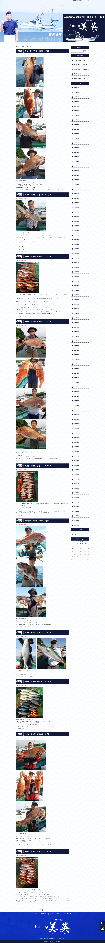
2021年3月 (76, 387)
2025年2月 (76, 170)
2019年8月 (76, 474)
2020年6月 (76, 428)
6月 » (88, 559)
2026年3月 (76, 110)
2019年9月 (76, 469)
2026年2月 (76, 115)
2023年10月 (76, 244)
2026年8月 (76, 87)
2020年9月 (76, 414)
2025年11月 (76, 129)
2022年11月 (76, 295)
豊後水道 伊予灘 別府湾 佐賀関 (37, 51)
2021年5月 (76, 377)
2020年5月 (76, 433)
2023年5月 (76, 267)
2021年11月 (76, 350)
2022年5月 (76, 322)
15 (72, 551)
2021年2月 (76, 391)
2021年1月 (76, 396)
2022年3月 (76, 331)
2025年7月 (76, 147)
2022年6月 (76, 318)
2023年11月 (76, 239)
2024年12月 (76, 179)
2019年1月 (76, 506)
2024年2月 (76, 225)
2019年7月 (76, 479)
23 (74, 554)
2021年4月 (76, 382)
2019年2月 (76, 502)
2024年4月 (76, 216)
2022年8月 (76, 308)
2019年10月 (76, 465)
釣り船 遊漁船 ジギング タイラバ (38, 195)
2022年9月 (76, 304)
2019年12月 (76, 456)
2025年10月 (76, 133)
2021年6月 (76, 373)
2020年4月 (76, 437)
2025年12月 (76, 124)
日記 (75, 534)
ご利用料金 (63, 6)
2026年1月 (76, 120)
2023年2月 (76, 281)
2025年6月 (76, 152)
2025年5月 (76, 156)
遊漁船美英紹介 (42, 6)
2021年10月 (76, 354)
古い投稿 (39, 909)
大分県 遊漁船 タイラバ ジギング (38, 256)
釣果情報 (52, 6)
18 (80, 551)
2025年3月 (76, 166)
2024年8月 (76, 198)
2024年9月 (76, 193)
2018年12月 (76, 511)
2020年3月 (76, 442)
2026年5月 (76, 101)
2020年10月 (76, 410)
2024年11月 (76, 184)
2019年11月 (76, 460)
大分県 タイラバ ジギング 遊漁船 (81, 64)
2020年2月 (76, 446)
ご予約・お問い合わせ (73, 6)
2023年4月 (76, 271)
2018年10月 (76, 520)
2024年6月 (76, 207)
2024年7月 (76, 202)
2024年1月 (76, 230)
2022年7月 (76, 313)
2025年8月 (76, 143)
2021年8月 (76, 364)
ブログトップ (80, 47)
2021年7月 (76, 368)
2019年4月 (76, 492)
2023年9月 (76, 248)
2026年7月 (76, 92)
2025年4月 (76, 161)
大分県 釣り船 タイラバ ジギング (38, 321)
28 (88, 554)
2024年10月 (76, 189)
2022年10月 (76, 299)
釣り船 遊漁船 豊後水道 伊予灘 (37, 734)
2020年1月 (76, 451)
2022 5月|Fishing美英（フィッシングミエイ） (81, 0)
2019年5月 (76, 488)
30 (74, 556)
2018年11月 (76, 516)
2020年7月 (76, 423)
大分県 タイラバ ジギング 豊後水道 (81, 60)
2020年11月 (76, 405)
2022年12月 (76, 290)
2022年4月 (76, 327)
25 (80, 554)
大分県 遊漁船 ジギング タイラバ (38, 681)
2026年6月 (76, 97)
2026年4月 (76, 106)
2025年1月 (76, 175)
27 (85, 554)
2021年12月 (76, 345)
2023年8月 (76, 253)
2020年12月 (76, 400)
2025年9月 (76, 138)
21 (88, 551)
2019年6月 (76, 483)
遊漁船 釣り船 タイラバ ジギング (38, 632)
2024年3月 (76, 221)
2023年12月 (76, 235)
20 (85, 551)
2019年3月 (76, 497)
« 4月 (72, 559)
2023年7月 (76, 258)
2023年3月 (76, 276)
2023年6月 (76, 262)
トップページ (32, 6)
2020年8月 (76, 419)
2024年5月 (76, 212)
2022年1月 (76, 341)
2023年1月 (76, 285)
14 (88, 548)
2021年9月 (76, 359)
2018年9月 (76, 525)
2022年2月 (76, 336)
